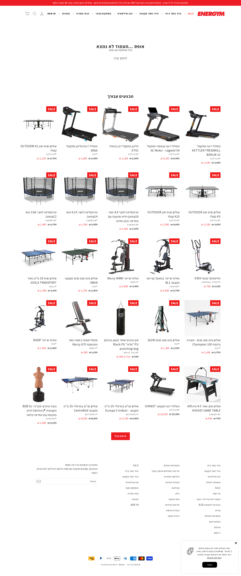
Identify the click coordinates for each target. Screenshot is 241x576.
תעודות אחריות (172, 482)
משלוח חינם (215, 521)
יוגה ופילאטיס (125, 13)
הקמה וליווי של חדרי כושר (208, 499)
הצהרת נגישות (173, 510)
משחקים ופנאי (103, 13)
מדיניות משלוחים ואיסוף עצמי (166, 471)
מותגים (66, 13)
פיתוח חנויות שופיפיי (109, 564)
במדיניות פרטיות (214, 557)
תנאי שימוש (174, 499)
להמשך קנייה (120, 58)
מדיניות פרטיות (172, 504)
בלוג (177, 493)
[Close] (236, 543)
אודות (218, 510)
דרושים (217, 532)
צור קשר (217, 493)
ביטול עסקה (174, 515)
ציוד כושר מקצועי (149, 13)
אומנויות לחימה (213, 482)
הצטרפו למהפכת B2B (210, 504)
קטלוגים (176, 487)
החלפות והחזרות (172, 476)
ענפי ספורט (82, 13)
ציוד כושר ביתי (173, 13)
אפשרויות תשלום (213, 515)
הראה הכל (120, 436)
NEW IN (51, 13)
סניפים (217, 527)
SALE (190, 13)
